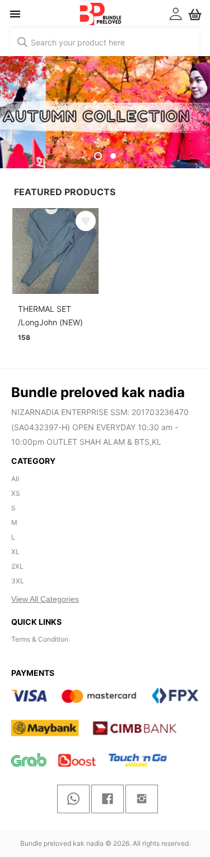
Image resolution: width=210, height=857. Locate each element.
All (15, 478)
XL (15, 551)
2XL (17, 566)
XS (15, 493)
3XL (17, 581)
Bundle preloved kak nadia (62, 843)
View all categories (45, 599)
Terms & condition (39, 639)
